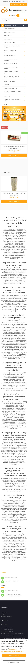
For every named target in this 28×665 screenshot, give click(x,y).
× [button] (26, 640)
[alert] (14, 652)
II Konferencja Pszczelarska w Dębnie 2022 (14, 636)
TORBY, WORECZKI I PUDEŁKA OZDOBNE (11, 59)
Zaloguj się (5, 612)
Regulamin (5, 624)
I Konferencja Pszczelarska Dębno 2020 (13, 633)
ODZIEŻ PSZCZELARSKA (14, 32)
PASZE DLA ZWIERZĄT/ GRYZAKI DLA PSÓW (14, 100)
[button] (14, 652)
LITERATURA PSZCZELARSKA (14, 63)
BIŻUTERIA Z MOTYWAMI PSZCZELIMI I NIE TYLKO (14, 92)
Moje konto (14, 4)
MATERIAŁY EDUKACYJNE (14, 55)
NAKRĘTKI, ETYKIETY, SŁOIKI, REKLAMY (14, 51)
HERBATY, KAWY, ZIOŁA (9, 81)
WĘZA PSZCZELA (14, 39)
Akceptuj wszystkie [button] (14, 655)
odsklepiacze (7, 350)
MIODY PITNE (14, 96)
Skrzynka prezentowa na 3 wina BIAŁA (14, 194)
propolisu (4, 357)
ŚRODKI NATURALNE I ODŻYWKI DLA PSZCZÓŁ (12, 46)
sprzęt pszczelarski (8, 330)
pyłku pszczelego (21, 355)
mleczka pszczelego (13, 357)
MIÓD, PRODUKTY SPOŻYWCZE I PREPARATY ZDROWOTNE (14, 77)
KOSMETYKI (14, 85)
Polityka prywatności (8, 626)
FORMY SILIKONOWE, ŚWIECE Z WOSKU (14, 72)
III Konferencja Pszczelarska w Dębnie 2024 (14, 638)
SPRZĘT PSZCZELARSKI (14, 29)
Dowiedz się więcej (12, 649)
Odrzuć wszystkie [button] (14, 659)
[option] (14, 145)
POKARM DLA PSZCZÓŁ (14, 42)
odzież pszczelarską (21, 340)
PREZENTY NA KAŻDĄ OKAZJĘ (14, 88)
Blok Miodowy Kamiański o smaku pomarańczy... (14, 147)
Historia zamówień (7, 616)
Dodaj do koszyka (14, 156)
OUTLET (5, 104)
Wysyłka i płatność (8, 629)
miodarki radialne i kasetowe (13, 347)
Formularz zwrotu (8, 631)
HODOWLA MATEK (14, 36)
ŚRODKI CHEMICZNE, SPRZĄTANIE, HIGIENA (14, 67)
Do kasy (22, 4)
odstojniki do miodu (17, 349)
